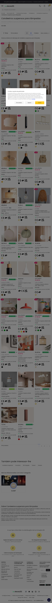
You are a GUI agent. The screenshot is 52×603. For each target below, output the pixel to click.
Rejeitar (29, 102)
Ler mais (33, 99)
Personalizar (19, 102)
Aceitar (39, 102)
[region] (26, 97)
